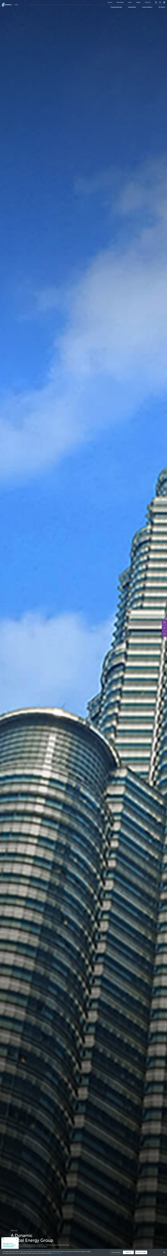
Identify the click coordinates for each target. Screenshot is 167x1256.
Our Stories (162, 7)
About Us (110, 2)
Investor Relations (147, 7)
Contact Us (147, 2)
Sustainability (132, 7)
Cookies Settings (116, 1252)
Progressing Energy (116, 7)
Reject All (128, 1252)
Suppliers (138, 2)
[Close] (16, 1239)
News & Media (120, 2)
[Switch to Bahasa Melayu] (156, 2)
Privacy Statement (57, 1253)
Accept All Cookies (141, 1252)
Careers (130, 2)
